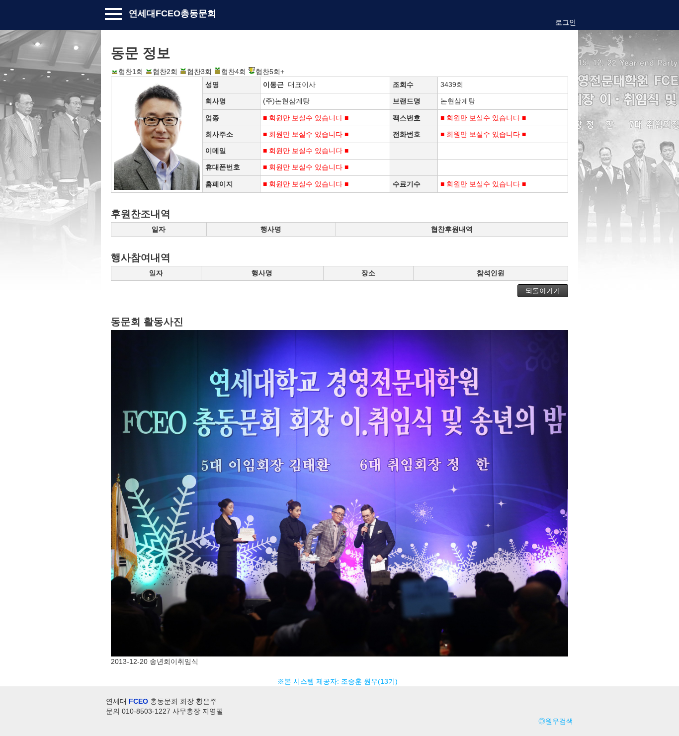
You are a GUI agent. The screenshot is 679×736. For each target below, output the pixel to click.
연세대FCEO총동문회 (172, 13)
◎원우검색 (555, 721)
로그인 (565, 22)
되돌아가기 (542, 291)
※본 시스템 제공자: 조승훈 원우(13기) (339, 681)
